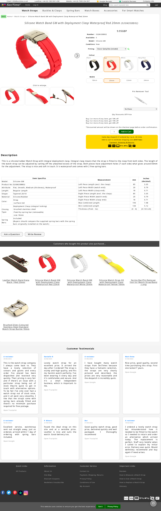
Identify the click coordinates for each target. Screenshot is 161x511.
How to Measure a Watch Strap (132, 475)
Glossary (123, 486)
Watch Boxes (92, 10)
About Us (48, 471)
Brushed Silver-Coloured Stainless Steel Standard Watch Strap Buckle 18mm (15, 327)
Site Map (48, 475)
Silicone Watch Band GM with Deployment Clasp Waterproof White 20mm (79, 282)
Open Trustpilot (10, 410)
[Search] (147, 5)
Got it (100, 506)
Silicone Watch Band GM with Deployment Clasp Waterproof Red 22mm (47, 282)
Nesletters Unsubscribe (54, 482)
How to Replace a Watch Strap (132, 482)
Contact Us (84, 471)
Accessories (111, 10)
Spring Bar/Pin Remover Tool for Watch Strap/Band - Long (143, 282)
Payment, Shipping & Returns (121, 142)
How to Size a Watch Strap (131, 479)
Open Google (90, 382)
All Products (21, 471)
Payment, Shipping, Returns (91, 475)
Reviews (123, 471)
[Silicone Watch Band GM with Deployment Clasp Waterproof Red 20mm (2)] (62, 96)
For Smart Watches (133, 10)
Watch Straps (20, 16)
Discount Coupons (52, 479)
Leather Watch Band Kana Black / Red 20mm (16, 281)
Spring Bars (73, 10)
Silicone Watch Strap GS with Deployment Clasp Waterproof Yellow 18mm (112, 282)
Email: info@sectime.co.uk (17, 1)
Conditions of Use (87, 482)
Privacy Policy (86, 479)
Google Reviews (106, 1)
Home (27, 5)
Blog (105, 5)
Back (4, 16)
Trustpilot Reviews (129, 1)
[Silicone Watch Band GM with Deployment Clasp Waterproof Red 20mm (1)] (37, 96)
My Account (85, 486)
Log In (36, 5)
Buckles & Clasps (52, 10)
